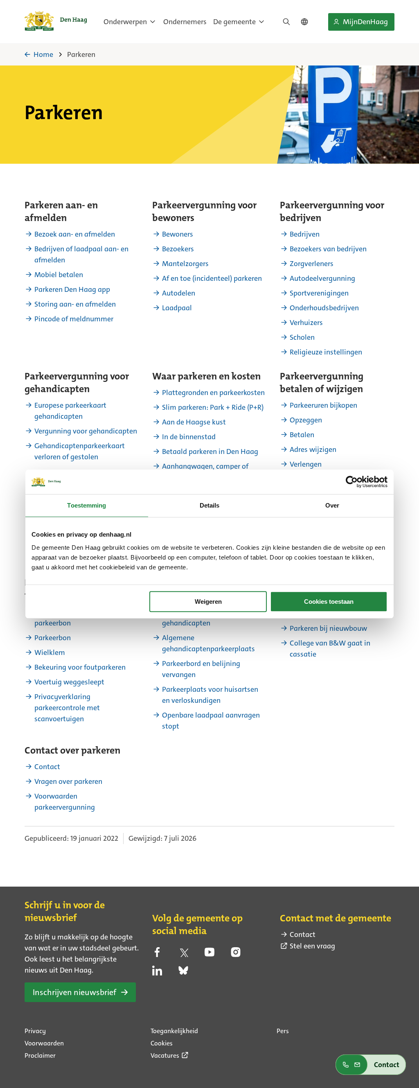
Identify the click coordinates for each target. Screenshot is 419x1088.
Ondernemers (185, 22)
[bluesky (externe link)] (183, 973)
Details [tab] (210, 505)
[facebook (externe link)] (157, 954)
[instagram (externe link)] (236, 954)
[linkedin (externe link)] (157, 973)
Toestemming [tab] (86, 505)
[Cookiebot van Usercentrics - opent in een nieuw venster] (351, 482)
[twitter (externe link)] (183, 954)
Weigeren (208, 601)
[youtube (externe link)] (209, 954)
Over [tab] (332, 505)
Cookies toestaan (329, 601)
